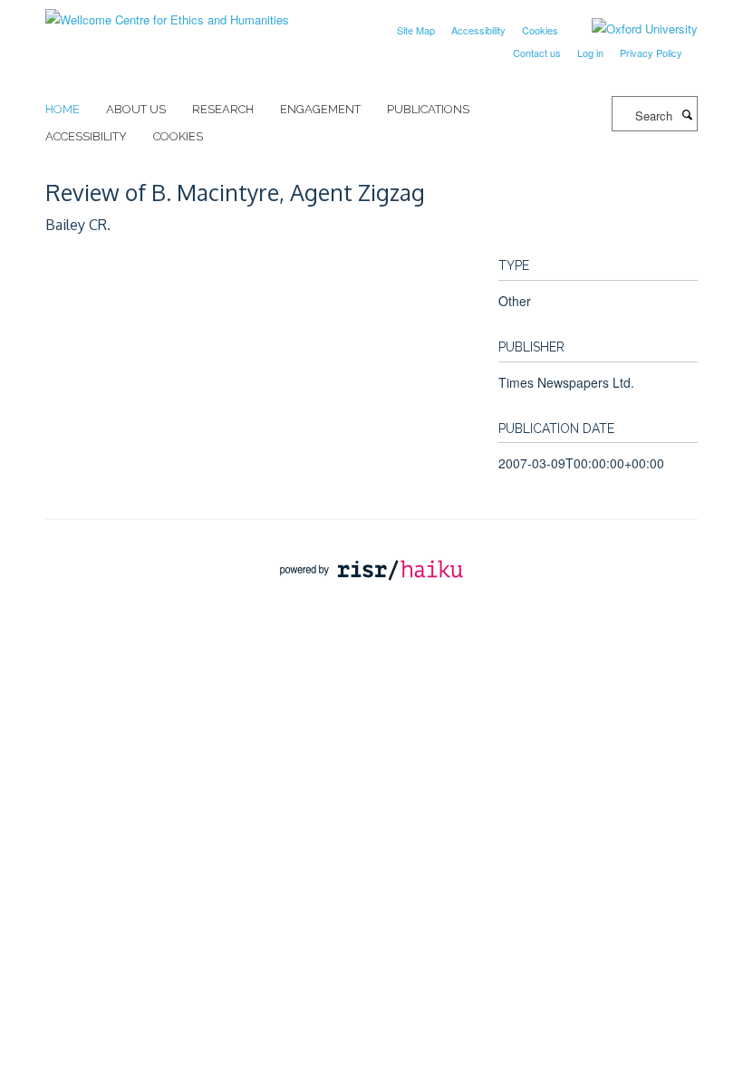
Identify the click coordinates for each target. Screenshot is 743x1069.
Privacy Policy (651, 52)
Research (223, 109)
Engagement (320, 109)
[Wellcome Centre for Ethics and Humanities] (167, 13)
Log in (590, 52)
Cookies (540, 30)
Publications (428, 109)
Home (62, 109)
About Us (136, 109)
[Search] (687, 114)
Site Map (416, 30)
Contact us (537, 52)
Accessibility (478, 30)
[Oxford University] (631, 29)
